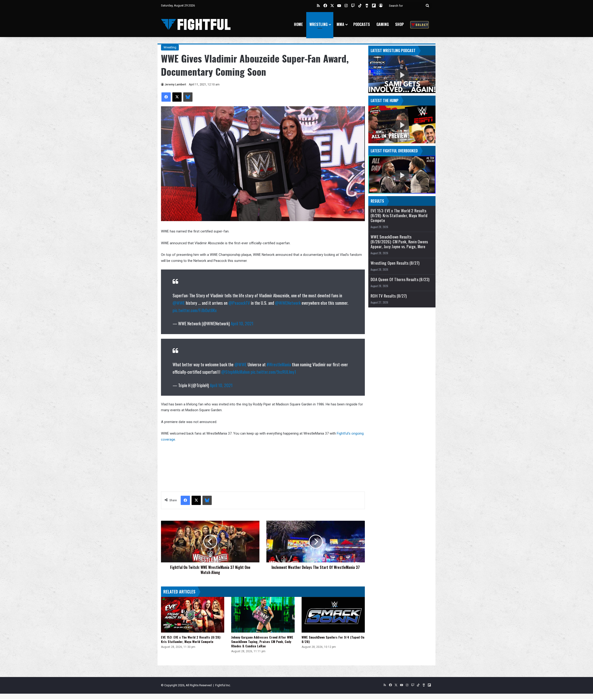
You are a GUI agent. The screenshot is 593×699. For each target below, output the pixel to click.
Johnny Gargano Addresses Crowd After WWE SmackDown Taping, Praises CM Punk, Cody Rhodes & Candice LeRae (262, 641)
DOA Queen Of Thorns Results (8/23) (400, 279)
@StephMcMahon (235, 371)
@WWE (179, 302)
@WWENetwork (288, 302)
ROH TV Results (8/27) (389, 295)
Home (298, 24)
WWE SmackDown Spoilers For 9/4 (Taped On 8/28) (333, 639)
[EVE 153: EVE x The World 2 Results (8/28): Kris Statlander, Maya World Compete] (192, 615)
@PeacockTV (239, 302)
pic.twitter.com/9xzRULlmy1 (273, 371)
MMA (340, 24)
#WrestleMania (279, 364)
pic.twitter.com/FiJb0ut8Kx (195, 310)
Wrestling (318, 24)
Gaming (382, 24)
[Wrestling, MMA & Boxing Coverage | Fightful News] (195, 24)
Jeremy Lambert (175, 84)
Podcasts (361, 24)
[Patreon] (419, 24)
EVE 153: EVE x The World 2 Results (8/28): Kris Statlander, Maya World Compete (191, 639)
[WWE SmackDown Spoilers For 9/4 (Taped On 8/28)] (333, 615)
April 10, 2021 (242, 323)
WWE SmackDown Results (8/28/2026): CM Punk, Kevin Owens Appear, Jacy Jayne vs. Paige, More (399, 241)
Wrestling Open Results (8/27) (395, 262)
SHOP (399, 24)
